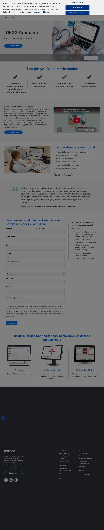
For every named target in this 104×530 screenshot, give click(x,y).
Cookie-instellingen (77, 2)
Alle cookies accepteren (77, 13)
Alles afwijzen (77, 7)
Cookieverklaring (41, 12)
